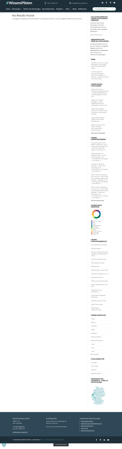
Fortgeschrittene (96, 373)
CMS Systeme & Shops (97, 263)
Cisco (92, 348)
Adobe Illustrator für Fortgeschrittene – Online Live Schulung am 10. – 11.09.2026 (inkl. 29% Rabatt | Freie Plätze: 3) (99, 157)
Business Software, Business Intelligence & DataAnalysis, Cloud (99, 253)
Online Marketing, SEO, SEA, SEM (99, 285)
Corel (92, 351)
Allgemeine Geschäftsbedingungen (91, 423)
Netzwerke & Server (97, 277)
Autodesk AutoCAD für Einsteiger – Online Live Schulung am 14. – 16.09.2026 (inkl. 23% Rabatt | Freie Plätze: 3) (99, 167)
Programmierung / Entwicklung (96, 291)
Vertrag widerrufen (61, 444)
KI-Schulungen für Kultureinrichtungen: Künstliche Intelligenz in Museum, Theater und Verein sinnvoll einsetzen (100, 75)
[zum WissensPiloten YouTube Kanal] (114, 2)
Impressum (84, 428)
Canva (93, 344)
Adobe (93, 319)
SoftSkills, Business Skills (98, 301)
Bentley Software (96, 337)
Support (92, 48)
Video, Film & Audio (97, 304)
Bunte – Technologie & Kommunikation (52, 440)
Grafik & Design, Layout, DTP (99, 270)
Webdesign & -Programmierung (96, 309)
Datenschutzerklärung (87, 430)
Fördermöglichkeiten (87, 421)
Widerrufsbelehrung (87, 426)
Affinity (93, 322)
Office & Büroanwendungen (99, 281)
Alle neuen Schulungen (98, 133)
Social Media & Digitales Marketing (98, 296)
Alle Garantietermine (97, 200)
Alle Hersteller (94, 354)
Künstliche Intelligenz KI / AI (99, 274)
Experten (94, 370)
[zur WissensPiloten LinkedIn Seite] (102, 2)
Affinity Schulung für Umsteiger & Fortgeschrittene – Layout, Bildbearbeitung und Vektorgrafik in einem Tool (100, 92)
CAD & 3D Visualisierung (98, 259)
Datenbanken (95, 266)
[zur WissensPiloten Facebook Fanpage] (106, 2)
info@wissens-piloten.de (79, 3)
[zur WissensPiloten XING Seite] (110, 2)
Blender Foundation (97, 340)
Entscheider (94, 366)
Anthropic (94, 326)
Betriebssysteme (96, 248)
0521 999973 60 (52, 3)
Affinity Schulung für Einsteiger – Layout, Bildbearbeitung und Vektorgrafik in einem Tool (99, 102)
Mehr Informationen (96, 35)
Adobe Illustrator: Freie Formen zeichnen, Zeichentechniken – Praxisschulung (98, 127)
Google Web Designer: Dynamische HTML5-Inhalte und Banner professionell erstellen (99, 111)
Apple (93, 329)
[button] (4, 445)
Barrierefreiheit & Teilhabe (99, 245)
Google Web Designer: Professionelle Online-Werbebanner (97, 119)
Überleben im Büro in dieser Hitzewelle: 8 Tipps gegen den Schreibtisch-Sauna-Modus (99, 65)
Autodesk (94, 333)
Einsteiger (94, 362)
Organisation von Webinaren (99, 50)
